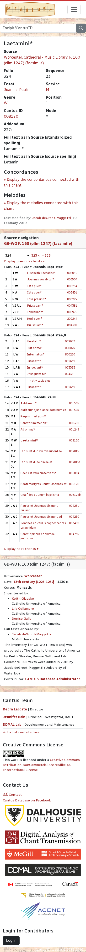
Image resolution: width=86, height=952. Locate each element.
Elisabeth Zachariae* (41, 273)
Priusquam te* (37, 374)
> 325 (46, 255)
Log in (11, 940)
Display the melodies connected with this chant (41, 206)
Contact (15, 795)
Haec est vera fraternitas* (38, 473)
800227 (72, 299)
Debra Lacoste (15, 709)
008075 (70, 348)
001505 (74, 403)
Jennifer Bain (14, 717)
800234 (72, 286)
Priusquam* (35, 305)
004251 (74, 505)
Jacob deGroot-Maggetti (51, 218)
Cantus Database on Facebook (27, 800)
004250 (74, 516)
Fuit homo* (35, 348)
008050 (72, 273)
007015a (75, 462)
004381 (72, 305)
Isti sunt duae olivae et (37, 462)
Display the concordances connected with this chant (41, 182)
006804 (74, 473)
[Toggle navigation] (74, 9)
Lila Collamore (23, 609)
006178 (74, 484)
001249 (74, 429)
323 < (35, 255)
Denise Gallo (22, 619)
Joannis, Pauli (16, 89)
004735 (74, 534)
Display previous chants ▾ (24, 261)
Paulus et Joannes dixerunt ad (41, 516)
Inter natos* (35, 354)
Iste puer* (34, 286)
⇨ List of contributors (21, 732)
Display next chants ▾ (21, 549)
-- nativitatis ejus (38, 380)
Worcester (33, 576)
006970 (72, 312)
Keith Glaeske (23, 599)
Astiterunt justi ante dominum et (43, 410)
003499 (74, 523)
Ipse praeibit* (36, 299)
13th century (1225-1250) (33, 582)
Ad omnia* (28, 429)
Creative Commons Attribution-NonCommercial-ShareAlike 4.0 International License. (41, 765)
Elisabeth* (34, 341)
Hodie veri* (34, 318)
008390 (74, 423)
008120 (11, 116)
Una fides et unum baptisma (40, 494)
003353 (70, 367)
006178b (75, 494)
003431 (72, 292)
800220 (70, 354)
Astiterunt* (29, 403)
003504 (72, 279)
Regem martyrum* (33, 416)
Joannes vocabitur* (40, 279)
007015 (74, 451)
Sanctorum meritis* (34, 423)
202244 (72, 318)
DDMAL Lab (12, 725)
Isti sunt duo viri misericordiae (41, 451)
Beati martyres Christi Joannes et (44, 484)
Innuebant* (35, 312)
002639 (70, 341)
